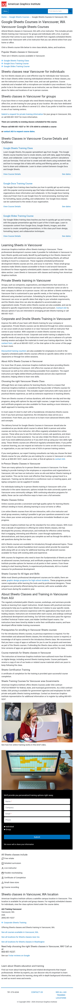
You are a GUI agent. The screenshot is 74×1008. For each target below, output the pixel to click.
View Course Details (12, 174)
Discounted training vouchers (13, 351)
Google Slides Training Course (17, 66)
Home (4, 17)
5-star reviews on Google (19, 955)
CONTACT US (37, 992)
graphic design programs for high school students (28, 580)
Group (8, 829)
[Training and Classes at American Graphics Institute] (4, 4)
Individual (10, 826)
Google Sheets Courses (19, 17)
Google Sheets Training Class (16, 60)
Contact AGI (61, 308)
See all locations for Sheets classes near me (20, 937)
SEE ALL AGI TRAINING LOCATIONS (61, 995)
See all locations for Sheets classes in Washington (23, 942)
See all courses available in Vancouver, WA (19, 932)
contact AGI (60, 459)
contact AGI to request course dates (19, 131)
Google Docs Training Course (16, 63)
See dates (66, 174)
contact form (7, 343)
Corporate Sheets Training (15, 922)
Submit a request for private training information (22, 114)
